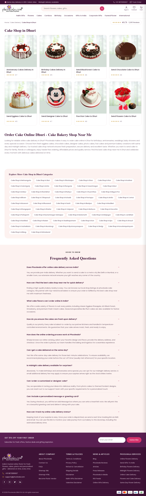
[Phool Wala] (12, 8)
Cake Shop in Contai (126, 198)
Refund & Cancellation (74, 467)
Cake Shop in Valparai (64, 209)
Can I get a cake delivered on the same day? (47, 350)
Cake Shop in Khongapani (21, 209)
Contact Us (43, 463)
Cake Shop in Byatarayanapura (70, 226)
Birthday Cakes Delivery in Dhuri (53, 70)
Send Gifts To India (127, 463)
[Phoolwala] (18, 457)
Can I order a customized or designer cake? (47, 381)
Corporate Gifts (95, 15)
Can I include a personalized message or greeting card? (53, 396)
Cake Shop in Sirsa (86, 180)
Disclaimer (70, 475)
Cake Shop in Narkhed (19, 221)
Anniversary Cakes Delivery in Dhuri (20, 70)
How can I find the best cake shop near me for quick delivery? (55, 283)
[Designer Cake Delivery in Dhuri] (56, 97)
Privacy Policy (71, 463)
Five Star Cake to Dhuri (86, 116)
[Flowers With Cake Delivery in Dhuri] (125, 97)
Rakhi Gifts (20, 15)
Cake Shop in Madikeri (105, 203)
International (124, 15)
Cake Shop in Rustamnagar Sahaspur (48, 215)
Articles (96, 467)
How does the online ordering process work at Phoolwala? (54, 334)
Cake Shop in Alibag (18, 232)
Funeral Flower (110, 15)
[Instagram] (10, 482)
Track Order (136, 2)
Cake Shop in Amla (42, 186)
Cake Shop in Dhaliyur (63, 192)
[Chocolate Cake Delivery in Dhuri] (125, 51)
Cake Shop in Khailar (43, 209)
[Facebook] (4, 482)
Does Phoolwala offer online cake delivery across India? (53, 267)
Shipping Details (72, 471)
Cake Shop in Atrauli (125, 221)
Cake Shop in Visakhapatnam (64, 221)
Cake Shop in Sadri (63, 203)
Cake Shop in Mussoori (19, 203)
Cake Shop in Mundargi (44, 226)
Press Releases (98, 471)
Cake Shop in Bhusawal (42, 203)
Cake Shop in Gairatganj (20, 186)
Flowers (31, 15)
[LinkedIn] (20, 482)
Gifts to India (81, 15)
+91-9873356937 (121, 2)
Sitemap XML (44, 471)
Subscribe (134, 440)
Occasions (68, 15)
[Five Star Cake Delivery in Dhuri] (90, 97)
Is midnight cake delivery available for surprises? (49, 365)
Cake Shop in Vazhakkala (20, 226)
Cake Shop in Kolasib (63, 198)
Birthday (58, 15)
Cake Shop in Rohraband (40, 232)
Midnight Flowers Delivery (130, 471)
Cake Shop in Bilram (18, 198)
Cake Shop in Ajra (105, 221)
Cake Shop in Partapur (84, 198)
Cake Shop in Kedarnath (77, 215)
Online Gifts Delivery (101, 483)
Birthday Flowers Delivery (129, 467)
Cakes (39, 15)
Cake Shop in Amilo (105, 198)
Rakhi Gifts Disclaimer (74, 479)
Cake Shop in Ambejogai (101, 215)
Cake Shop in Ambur (18, 192)
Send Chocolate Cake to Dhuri (125, 69)
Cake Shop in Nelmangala (21, 180)
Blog (94, 459)
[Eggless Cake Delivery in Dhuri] (21, 97)
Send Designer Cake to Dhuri (54, 116)
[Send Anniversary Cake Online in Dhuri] (21, 51)
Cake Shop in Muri (109, 186)
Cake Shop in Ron (104, 180)
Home (7, 22)
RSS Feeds (97, 479)
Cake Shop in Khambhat (40, 192)
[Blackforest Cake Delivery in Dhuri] (90, 51)
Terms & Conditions (73, 459)
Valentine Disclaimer (74, 483)
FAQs (41, 467)
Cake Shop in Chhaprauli (40, 198)
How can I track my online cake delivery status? (49, 412)
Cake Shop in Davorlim (109, 209)
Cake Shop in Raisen (40, 221)
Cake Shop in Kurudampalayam (120, 226)
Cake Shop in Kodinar (124, 180)
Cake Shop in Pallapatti (20, 215)
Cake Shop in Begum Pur (110, 192)
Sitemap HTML (44, 475)
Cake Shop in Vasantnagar (87, 186)
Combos (48, 15)
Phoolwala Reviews (100, 463)
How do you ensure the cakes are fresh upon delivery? (52, 319)
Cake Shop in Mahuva (86, 209)
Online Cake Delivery (128, 475)
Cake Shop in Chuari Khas (86, 192)
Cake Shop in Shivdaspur (64, 180)
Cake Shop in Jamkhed (124, 215)
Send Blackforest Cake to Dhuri (88, 70)
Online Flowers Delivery (129, 459)
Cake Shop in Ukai (43, 180)
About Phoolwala (45, 459)
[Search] (102, 8)
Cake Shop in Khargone (63, 186)
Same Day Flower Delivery (130, 483)
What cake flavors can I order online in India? (48, 301)
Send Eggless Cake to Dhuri (19, 116)
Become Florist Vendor (47, 479)
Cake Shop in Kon (87, 221)
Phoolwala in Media (100, 475)
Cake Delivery (15, 22)
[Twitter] (15, 482)
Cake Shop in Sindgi (95, 226)
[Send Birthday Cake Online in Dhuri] (56, 51)
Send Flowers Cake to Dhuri (123, 116)
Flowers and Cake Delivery (130, 479)
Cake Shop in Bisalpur (83, 203)
